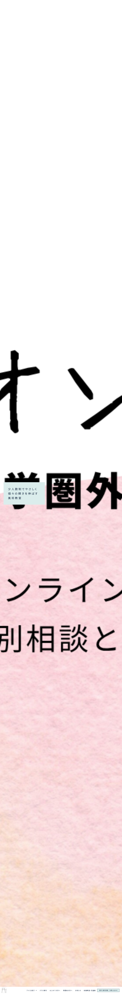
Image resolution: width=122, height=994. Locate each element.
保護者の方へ (67, 990)
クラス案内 (43, 990)
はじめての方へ (55, 990)
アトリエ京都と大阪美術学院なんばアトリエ (4, 990)
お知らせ (78, 990)
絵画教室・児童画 (90, 990)
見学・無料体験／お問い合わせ (108, 990)
